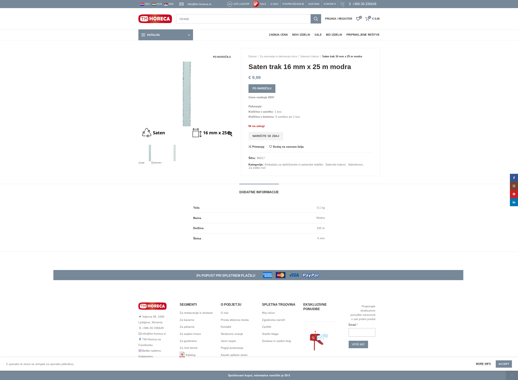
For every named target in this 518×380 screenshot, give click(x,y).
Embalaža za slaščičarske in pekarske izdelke (294, 164)
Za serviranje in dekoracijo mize (278, 56)
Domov (252, 56)
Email (353, 324)
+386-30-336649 (364, 4)
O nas (224, 312)
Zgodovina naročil (273, 319)
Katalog (190, 355)
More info (483, 363)
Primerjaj (258, 146)
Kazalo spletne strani (234, 355)
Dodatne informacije (259, 192)
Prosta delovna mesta (235, 319)
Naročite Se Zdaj (266, 136)
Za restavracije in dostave (196, 312)
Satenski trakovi (309, 56)
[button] (230, 96)
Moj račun (268, 312)
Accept (504, 364)
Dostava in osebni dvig (276, 341)
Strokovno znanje (232, 333)
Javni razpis (228, 341)
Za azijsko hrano (190, 333)
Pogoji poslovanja (232, 347)
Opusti (512, 375)
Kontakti (226, 326)
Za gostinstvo (188, 341)
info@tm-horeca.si (199, 4)
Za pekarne (187, 326)
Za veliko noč (257, 167)
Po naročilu (262, 88)
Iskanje (316, 18)
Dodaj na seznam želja (288, 146)
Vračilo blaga (270, 333)
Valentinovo (355, 164)
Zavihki (266, 326)
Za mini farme (188, 347)
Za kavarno (187, 319)
